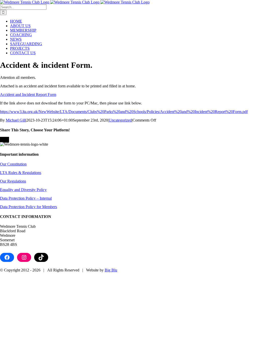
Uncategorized (120, 120)
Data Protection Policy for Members (28, 207)
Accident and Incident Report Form (28, 94)
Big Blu (111, 270)
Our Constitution (13, 164)
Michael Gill (16, 120)
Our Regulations (13, 181)
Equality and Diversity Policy (23, 190)
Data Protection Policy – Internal (26, 198)
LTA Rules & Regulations (20, 172)
